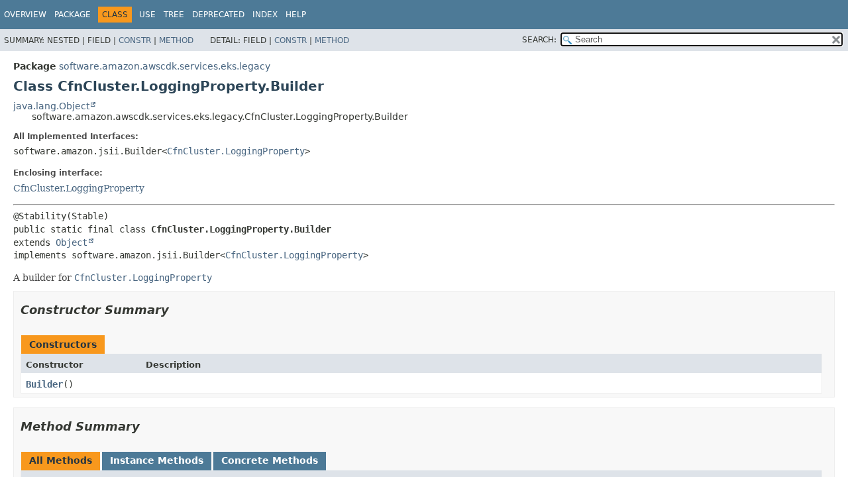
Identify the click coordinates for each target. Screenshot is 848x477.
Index (265, 14)
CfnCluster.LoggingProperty (236, 151)
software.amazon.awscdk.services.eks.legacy (164, 66)
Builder (44, 384)
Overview (25, 14)
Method (176, 40)
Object (71, 242)
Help (296, 14)
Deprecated (218, 14)
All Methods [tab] (60, 460)
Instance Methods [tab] (156, 460)
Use (147, 14)
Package (72, 14)
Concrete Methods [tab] (269, 460)
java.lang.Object (51, 106)
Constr (135, 40)
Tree (174, 14)
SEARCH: (539, 39)
